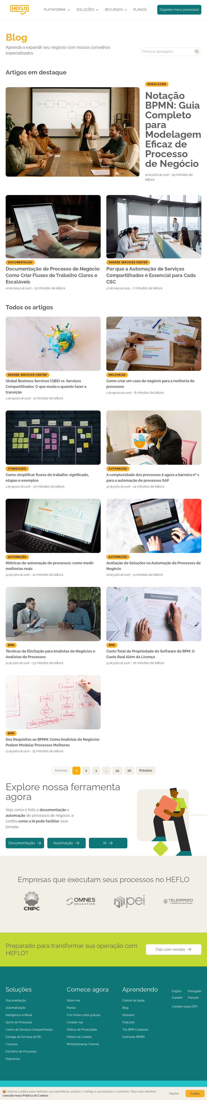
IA (105, 843)
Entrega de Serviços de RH (23, 1036)
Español (177, 997)
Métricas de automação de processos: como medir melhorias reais (50, 566)
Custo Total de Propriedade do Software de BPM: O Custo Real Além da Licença (150, 654)
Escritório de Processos (21, 1051)
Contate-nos (75, 1022)
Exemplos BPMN (133, 1036)
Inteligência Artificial (19, 1015)
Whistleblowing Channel (83, 1044)
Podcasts (128, 1022)
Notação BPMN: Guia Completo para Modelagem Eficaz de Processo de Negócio (173, 129)
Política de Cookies (79, 1036)
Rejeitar (174, 1093)
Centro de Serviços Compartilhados (29, 1029)
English (177, 991)
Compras (12, 1044)
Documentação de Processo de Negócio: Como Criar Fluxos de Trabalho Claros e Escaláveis (53, 275)
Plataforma (55, 10)
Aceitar (195, 1093)
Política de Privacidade (82, 1029)
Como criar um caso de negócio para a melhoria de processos (150, 384)
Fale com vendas (170, 949)
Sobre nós (73, 1000)
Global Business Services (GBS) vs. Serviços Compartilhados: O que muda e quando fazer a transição (46, 386)
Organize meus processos (179, 10)
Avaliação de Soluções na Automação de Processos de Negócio (153, 566)
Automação (63, 843)
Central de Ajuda (133, 1000)
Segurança (13, 1058)
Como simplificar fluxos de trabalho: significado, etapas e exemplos (47, 478)
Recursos (114, 10)
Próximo (145, 770)
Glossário (128, 1015)
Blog (125, 1007)
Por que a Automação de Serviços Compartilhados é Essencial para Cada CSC (151, 275)
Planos (140, 10)
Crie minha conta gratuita (83, 1015)
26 (129, 770)
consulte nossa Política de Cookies (25, 1095)
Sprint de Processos (19, 1022)
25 (117, 770)
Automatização (15, 1007)
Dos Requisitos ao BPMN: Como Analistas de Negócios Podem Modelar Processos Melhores (52, 742)
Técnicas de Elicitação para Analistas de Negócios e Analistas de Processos (50, 654)
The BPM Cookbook (135, 1029)
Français (193, 997)
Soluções (85, 10)
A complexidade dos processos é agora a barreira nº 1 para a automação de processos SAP (152, 478)
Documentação (21, 843)
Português (194, 991)
